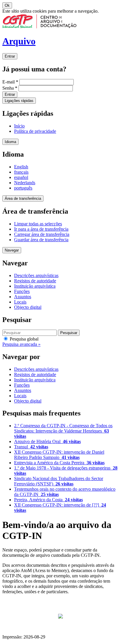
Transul (31, 446)
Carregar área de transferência (41, 234)
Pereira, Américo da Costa (48, 499)
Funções (22, 291)
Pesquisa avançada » (21, 344)
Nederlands (24, 182)
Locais (20, 301)
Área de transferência (23, 198)
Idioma (10, 142)
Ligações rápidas (19, 100)
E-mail (10, 81)
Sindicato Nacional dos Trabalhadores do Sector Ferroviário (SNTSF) (58, 481)
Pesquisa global (23, 338)
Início (19, 125)
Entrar (10, 56)
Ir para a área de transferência (41, 229)
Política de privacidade (35, 131)
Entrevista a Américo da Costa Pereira (59, 462)
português (23, 187)
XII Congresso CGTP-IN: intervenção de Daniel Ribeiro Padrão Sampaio (59, 455)
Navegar (12, 250)
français (21, 172)
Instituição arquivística (35, 286)
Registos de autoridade (35, 280)
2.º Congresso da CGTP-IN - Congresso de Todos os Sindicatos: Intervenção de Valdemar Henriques (63, 431)
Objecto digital (27, 307)
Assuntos (22, 296)
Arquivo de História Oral (47, 441)
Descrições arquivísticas (36, 275)
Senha (9, 88)
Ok (7, 5)
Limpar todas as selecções (38, 223)
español (21, 177)
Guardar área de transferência (41, 239)
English (21, 166)
